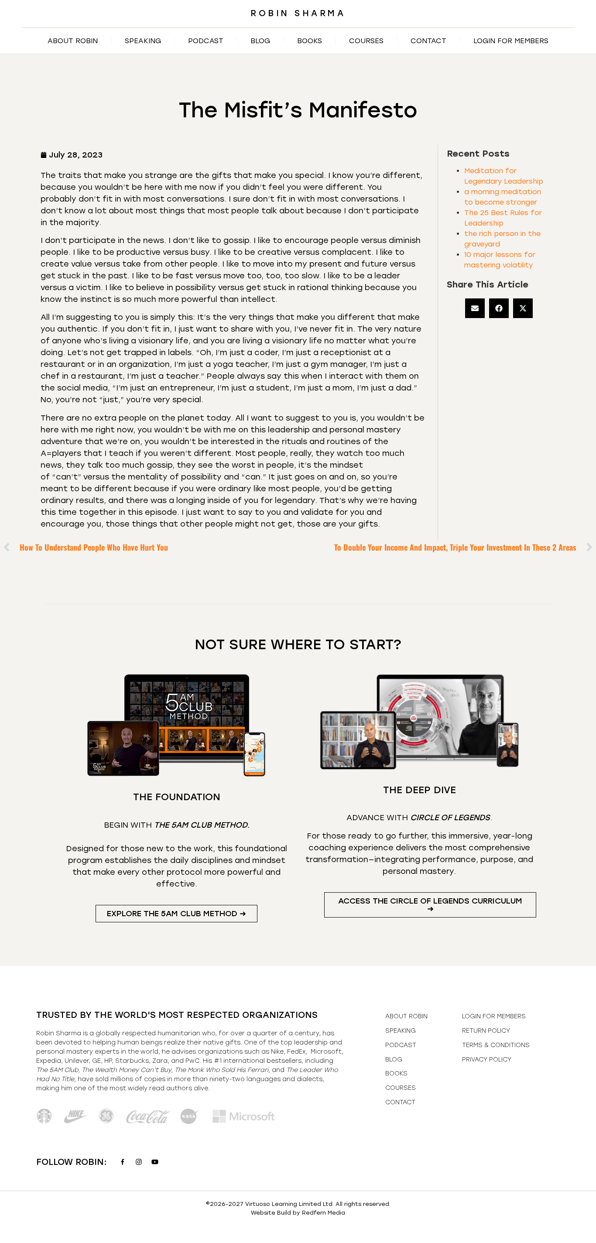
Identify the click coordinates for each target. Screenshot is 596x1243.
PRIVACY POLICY (486, 1059)
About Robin (73, 41)
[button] (475, 308)
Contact (428, 41)
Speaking (143, 41)
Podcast (205, 41)
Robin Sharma (298, 13)
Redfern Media (323, 1212)
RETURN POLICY (486, 1030)
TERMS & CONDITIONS (496, 1045)
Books (309, 41)
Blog (260, 41)
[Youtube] (155, 1162)
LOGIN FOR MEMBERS (510, 41)
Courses (366, 41)
